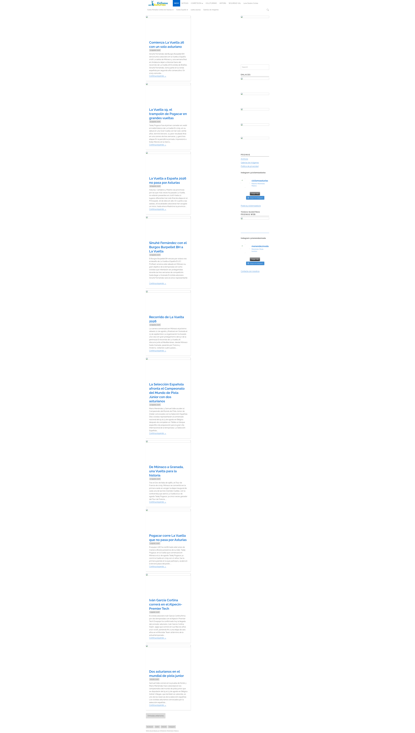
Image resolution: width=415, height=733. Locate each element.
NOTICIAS (184, 3)
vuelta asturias (196, 10)
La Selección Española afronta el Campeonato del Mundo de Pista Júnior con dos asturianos (167, 392)
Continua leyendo (157, 76)
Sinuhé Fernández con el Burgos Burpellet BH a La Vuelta (168, 247)
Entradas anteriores (156, 716)
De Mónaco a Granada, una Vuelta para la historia (166, 471)
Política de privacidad (250, 166)
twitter (157, 727)
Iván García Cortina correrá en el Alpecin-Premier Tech (165, 604)
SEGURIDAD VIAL (235, 3)
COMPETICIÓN (196, 3)
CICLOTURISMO (211, 3)
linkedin (163, 727)
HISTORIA (222, 3)
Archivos (244, 159)
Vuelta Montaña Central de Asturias (159, 10)
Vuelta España (181, 10)
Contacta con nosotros (250, 271)
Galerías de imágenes (211, 10)
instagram (172, 727)
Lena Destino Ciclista (250, 3)
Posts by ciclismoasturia (251, 206)
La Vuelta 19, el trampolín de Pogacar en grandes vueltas (168, 114)
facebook (150, 727)
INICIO (176, 3)
